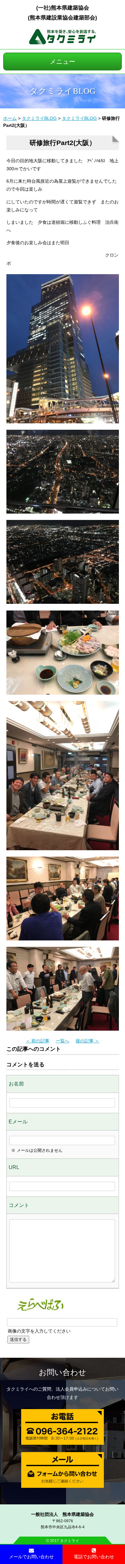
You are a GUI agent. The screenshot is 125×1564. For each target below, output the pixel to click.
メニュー (62, 61)
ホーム (10, 118)
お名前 (16, 1083)
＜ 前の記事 (37, 1040)
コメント (19, 1205)
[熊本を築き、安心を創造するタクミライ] (62, 42)
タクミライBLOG (39, 118)
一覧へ (62, 1040)
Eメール (18, 1121)
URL (14, 1167)
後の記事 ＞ (87, 1040)
